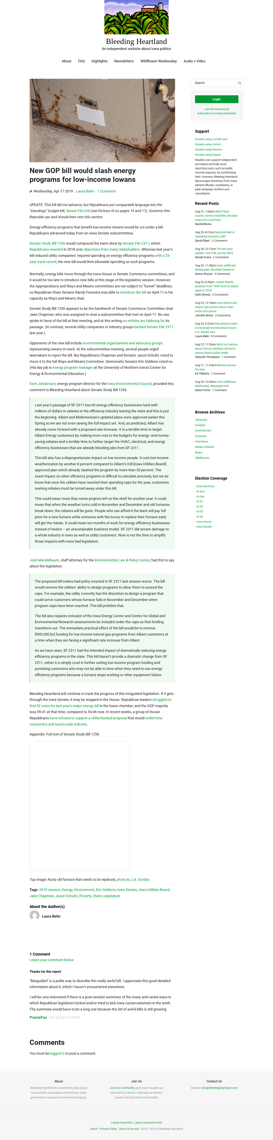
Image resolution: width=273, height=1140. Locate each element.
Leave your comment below (52, 960)
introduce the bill (133, 292)
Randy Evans (203, 257)
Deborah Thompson (207, 357)
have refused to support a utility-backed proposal (88, 718)
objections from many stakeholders (112, 249)
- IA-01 (199, 501)
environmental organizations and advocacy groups (123, 343)
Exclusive (200, 436)
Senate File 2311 (136, 243)
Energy (67, 890)
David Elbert (202, 240)
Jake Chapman (42, 896)
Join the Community (216, 109)
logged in (57, 1053)
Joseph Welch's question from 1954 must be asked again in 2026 (216, 286)
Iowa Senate (127, 890)
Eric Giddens (106, 890)
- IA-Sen (199, 496)
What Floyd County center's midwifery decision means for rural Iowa (216, 215)
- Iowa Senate (203, 526)
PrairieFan (38, 1017)
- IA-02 (199, 506)
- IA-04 (199, 516)
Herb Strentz (203, 294)
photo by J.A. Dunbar (133, 879)
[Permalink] (31, 191)
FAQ (81, 61)
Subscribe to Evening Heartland (216, 113)
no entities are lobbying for (144, 321)
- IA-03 (199, 511)
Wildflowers (202, 457)
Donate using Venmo (208, 144)
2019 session (49, 890)
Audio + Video (194, 61)
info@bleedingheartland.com (220, 1087)
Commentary (203, 430)
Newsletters (124, 61)
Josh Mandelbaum (44, 560)
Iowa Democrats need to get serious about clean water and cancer (216, 307)
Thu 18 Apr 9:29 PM (64, 1017)
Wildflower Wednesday (158, 61)
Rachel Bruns (203, 224)
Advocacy (201, 419)
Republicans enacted (46, 249)
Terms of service (129, 1128)
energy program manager (72, 367)
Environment (84, 890)
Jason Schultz (66, 896)
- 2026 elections (204, 486)
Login (217, 99)
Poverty (85, 896)
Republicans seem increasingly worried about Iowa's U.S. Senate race (216, 328)
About (66, 61)
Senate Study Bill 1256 (47, 243)
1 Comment (106, 191)
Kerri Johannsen (43, 384)
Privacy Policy (108, 1128)
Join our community (122, 1087)
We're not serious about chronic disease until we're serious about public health (216, 348)
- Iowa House (203, 521)
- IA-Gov (200, 491)
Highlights (100, 61)
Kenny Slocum (204, 273)
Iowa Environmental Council (130, 384)
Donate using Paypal (208, 154)
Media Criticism (204, 446)
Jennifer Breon (204, 315)
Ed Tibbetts (202, 373)
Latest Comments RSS (148, 1122)
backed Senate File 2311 (153, 327)
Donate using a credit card (211, 139)
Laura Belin (85, 191)
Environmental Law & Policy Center (122, 560)
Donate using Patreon (208, 149)
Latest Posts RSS (121, 1122)
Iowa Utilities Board (154, 890)
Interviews (201, 441)
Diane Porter (202, 390)
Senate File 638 (78, 211)
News (198, 452)
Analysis (200, 425)
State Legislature (106, 896)
